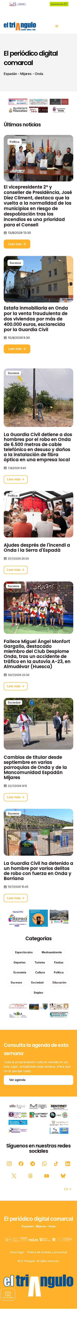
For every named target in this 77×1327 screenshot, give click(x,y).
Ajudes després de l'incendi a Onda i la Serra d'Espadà (37, 548)
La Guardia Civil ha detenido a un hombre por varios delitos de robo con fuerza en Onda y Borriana (38, 871)
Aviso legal (17, 1252)
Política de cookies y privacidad (47, 1252)
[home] (20, 26)
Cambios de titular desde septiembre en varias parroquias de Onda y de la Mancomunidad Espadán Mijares (35, 767)
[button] (56, 26)
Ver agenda (17, 1080)
